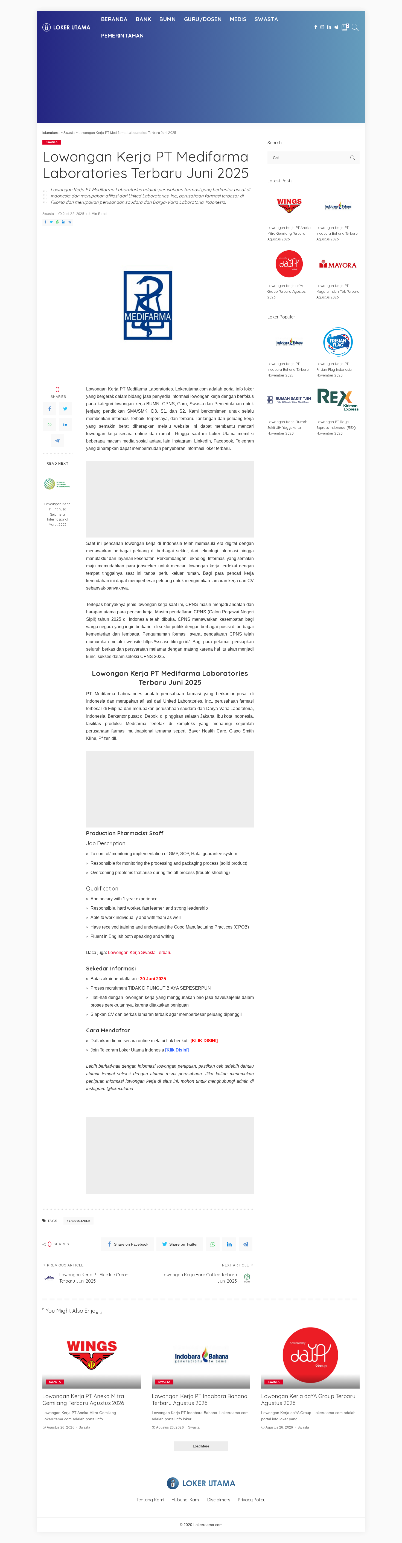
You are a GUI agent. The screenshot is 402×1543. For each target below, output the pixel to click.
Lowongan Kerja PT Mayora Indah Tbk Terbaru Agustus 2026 (337, 291)
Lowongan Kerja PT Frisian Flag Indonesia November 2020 (334, 369)
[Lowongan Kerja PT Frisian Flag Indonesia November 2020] (338, 342)
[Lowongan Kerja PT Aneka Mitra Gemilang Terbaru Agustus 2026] (289, 205)
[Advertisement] (201, 85)
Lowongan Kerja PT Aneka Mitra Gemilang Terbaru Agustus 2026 (289, 233)
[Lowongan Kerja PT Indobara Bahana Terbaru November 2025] (289, 342)
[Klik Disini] (177, 1050)
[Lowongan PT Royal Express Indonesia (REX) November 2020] (338, 400)
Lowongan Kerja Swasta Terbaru (139, 952)
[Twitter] (65, 409)
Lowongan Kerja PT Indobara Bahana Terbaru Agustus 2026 (337, 233)
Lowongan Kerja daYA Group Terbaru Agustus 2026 (286, 291)
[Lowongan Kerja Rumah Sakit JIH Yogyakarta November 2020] (289, 400)
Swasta (51, 141)
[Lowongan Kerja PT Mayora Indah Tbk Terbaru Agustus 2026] (338, 264)
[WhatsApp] (49, 425)
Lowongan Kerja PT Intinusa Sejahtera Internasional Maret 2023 (57, 514)
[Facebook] (49, 409)
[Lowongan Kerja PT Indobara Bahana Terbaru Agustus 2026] (338, 205)
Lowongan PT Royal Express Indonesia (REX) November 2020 (336, 427)
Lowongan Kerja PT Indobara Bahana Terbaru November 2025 (288, 369)
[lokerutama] (66, 27)
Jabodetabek (79, 1220)
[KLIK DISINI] (204, 1040)
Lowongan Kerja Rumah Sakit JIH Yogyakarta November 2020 (287, 427)
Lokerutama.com (208, 1525)
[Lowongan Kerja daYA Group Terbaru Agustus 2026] (289, 264)
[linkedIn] (65, 425)
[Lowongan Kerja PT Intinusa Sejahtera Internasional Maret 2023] (57, 484)
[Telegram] (57, 440)
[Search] (355, 27)
